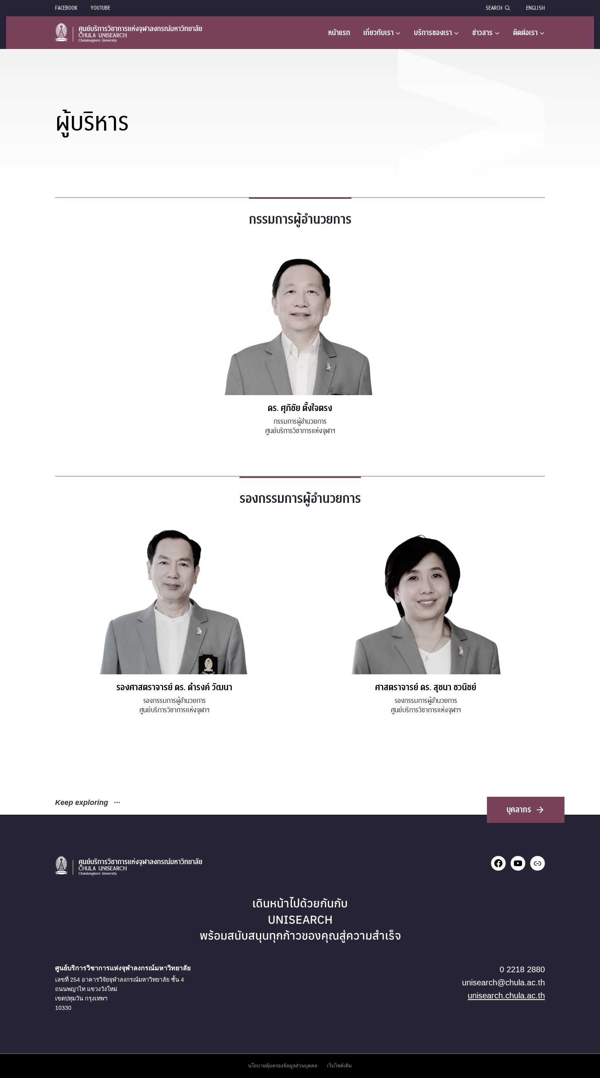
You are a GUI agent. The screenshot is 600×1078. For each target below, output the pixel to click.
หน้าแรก (339, 32)
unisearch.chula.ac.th (506, 995)
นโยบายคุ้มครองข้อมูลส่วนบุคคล (282, 1066)
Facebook (66, 8)
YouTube (100, 8)
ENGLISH (535, 8)
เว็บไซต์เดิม (339, 1066)
